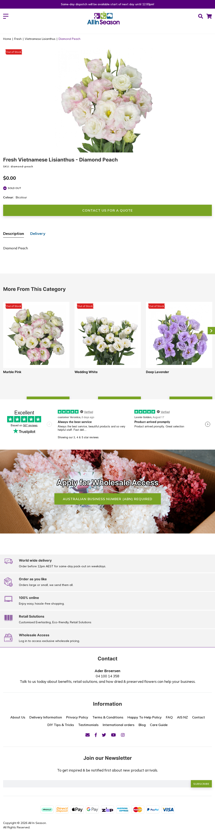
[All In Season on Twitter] (104, 735)
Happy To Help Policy (144, 717)
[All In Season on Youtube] (113, 735)
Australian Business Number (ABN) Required (107, 499)
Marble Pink (12, 372)
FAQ (169, 717)
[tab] (13, 234)
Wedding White (86, 372)
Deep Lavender (157, 372)
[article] (36, 353)
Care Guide (159, 725)
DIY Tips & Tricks (60, 725)
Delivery (37, 233)
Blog (142, 725)
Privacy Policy (77, 717)
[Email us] (87, 735)
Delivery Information (45, 717)
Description (13, 233)
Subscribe (201, 783)
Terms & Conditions (107, 717)
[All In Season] (103, 20)
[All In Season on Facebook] (96, 735)
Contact (198, 717)
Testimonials (88, 725)
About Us (17, 717)
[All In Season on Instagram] (123, 735)
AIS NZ (182, 717)
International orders (118, 725)
